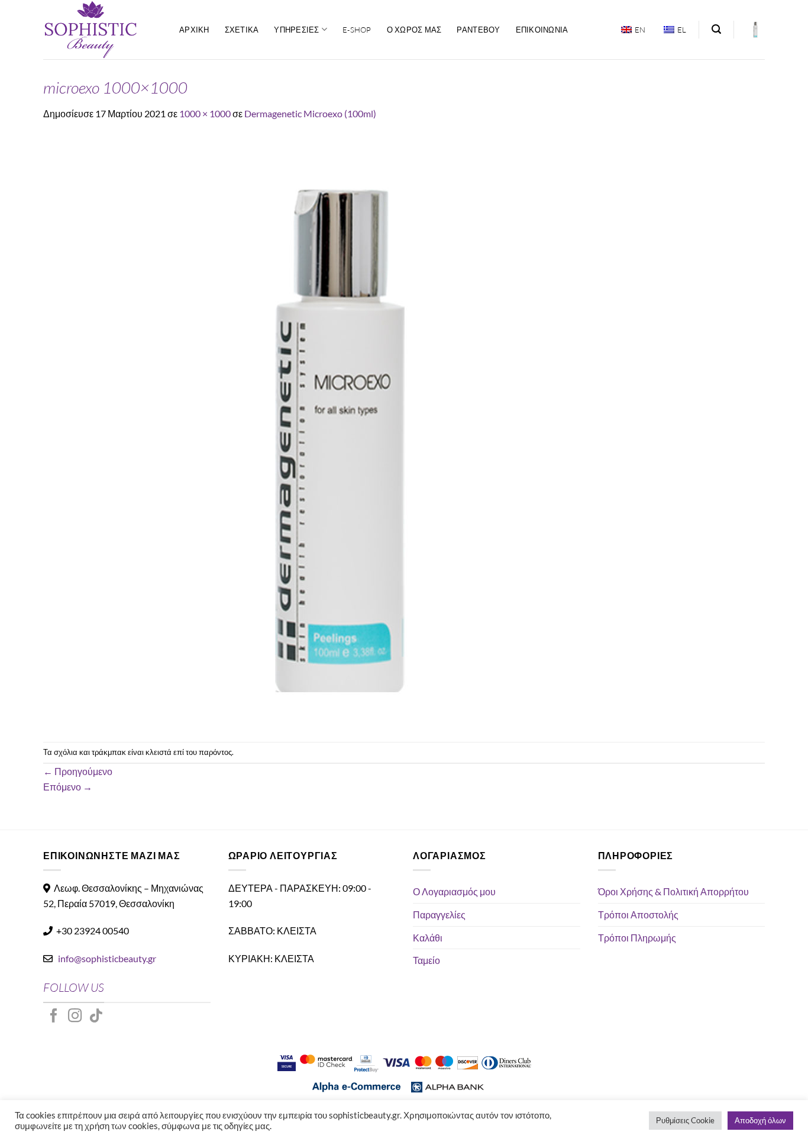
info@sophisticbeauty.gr (107, 958)
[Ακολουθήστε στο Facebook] (54, 1016)
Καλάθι (427, 937)
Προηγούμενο (77, 771)
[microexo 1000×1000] (339, 430)
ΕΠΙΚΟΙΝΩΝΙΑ (542, 29)
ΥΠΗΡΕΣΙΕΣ (296, 29)
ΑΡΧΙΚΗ (194, 29)
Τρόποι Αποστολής (638, 914)
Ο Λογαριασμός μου (454, 891)
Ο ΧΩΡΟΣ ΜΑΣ (414, 29)
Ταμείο (426, 960)
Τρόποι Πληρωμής (637, 937)
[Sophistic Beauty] (102, 29)
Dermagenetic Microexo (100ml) (310, 113)
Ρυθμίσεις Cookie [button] (685, 1120)
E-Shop (356, 29)
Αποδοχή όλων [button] (760, 1120)
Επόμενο (67, 786)
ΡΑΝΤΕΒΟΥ (478, 29)
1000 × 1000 (205, 113)
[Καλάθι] (755, 29)
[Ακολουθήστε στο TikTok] (96, 1016)
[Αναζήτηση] (716, 29)
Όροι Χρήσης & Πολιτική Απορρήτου (673, 891)
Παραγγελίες (439, 914)
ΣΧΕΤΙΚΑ (242, 29)
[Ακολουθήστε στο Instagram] (75, 1016)
